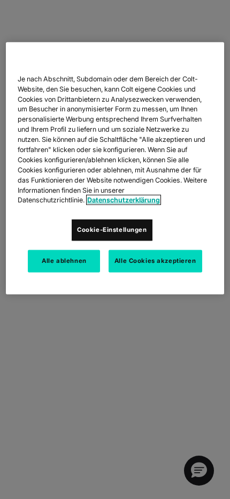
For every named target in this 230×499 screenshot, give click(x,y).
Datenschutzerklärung (123, 200)
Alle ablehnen (64, 260)
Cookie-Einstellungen (112, 229)
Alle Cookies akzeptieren (155, 260)
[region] (115, 168)
